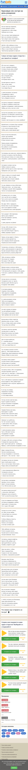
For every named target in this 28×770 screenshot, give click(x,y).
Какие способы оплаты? (7, 747)
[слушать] (4, 633)
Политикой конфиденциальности (14, 764)
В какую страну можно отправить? (10, 749)
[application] (3, 632)
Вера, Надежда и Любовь (8, 720)
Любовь (21, 6)
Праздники (4, 6)
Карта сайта (5, 759)
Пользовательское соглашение (9, 756)
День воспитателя (6, 712)
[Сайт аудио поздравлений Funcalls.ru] (6, 2)
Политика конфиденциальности (9, 754)
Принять (14, 767)
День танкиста (5, 707)
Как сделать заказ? (6, 745)
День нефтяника (5, 702)
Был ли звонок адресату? (8, 752)
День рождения (13, 6)
